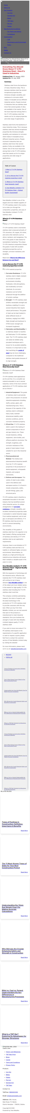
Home (6, 5)
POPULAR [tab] (9, 657)
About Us (7, 7)
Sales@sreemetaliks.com (18, 649)
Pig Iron (9, 23)
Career (8, 1060)
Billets (9, 18)
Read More (24, 830)
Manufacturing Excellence (12, 29)
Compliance (11, 34)
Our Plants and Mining (14, 31)
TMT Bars (10, 21)
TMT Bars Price (11, 1054)
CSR (8, 39)
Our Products (8, 10)
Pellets (9, 26)
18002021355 (13, 1092)
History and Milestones (13, 1052)
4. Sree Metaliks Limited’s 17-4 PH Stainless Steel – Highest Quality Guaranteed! (14, 190)
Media (6, 50)
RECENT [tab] (8, 654)
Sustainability (8, 37)
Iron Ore (9, 13)
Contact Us (7, 53)
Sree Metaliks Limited (15, 582)
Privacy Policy (10, 1065)
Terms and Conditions (13, 1062)
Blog (5, 47)
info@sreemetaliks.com (14, 1096)
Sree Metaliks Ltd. (20, 1108)
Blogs (8, 1057)
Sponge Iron (11, 15)
